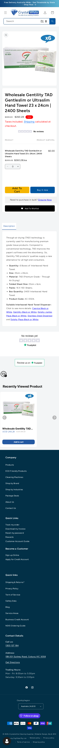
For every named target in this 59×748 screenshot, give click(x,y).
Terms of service (23, 742)
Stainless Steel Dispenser (40, 316)
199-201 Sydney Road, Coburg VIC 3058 (25, 656)
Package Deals (12, 496)
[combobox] (29, 21)
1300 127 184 (12, 645)
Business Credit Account (17, 619)
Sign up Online (12, 555)
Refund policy (35, 738)
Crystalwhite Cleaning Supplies (21, 734)
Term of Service (12, 595)
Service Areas (12, 613)
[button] (5, 13)
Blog (7, 607)
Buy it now (42, 190)
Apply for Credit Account (17, 559)
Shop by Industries (14, 489)
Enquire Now (45, 200)
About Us (9, 502)
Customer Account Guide (17, 541)
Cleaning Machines (14, 477)
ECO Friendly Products (16, 471)
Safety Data (10, 601)
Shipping (29, 121)
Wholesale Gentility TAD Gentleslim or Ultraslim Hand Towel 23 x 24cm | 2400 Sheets (16, 428)
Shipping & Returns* (14, 582)
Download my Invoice (15, 529)
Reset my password (14, 533)
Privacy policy (48, 738)
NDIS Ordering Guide (15, 626)
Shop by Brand (12, 483)
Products (9, 465)
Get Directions (12, 662)
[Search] (52, 21)
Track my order (12, 525)
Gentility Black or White (24, 312)
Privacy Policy (11, 588)
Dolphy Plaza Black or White (24, 319)
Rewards (9, 537)
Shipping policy (39, 742)
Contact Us (10, 508)
